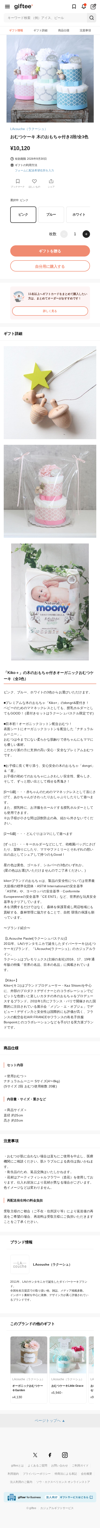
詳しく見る (50, 311)
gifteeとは (17, 1465)
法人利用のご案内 (21, 1482)
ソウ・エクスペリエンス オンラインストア (63, 1482)
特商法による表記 (66, 1473)
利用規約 (13, 1473)
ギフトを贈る (50, 251)
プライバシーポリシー (37, 1473)
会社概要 (86, 1473)
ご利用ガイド (80, 1465)
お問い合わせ (59, 1465)
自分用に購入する (50, 266)
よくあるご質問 (37, 1465)
